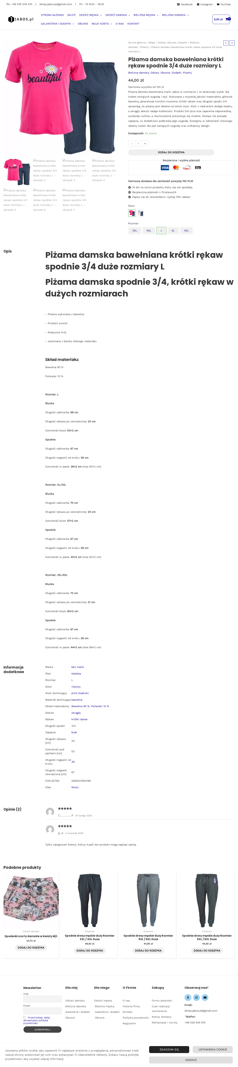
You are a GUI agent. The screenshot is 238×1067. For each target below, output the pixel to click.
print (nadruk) (80, 693)
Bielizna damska (138, 72)
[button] (100, 15)
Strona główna (137, 42)
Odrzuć (191, 1060)
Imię (25, 993)
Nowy (75, 787)
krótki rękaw (79, 719)
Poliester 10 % (100, 706)
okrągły (76, 712)
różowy (76, 686)
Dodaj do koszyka (171, 152)
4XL (149, 230)
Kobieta (76, 673)
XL (173, 230)
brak (74, 732)
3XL (134, 230)
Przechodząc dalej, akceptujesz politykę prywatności (36, 1020)
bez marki (77, 667)
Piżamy (144, 47)
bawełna (76, 699)
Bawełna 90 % (80, 706)
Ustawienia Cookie (213, 1049)
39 (73, 761)
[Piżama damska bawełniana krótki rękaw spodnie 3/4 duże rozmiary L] (140, 213)
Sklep (151, 42)
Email (26, 1005)
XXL (186, 230)
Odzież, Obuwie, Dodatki (172, 42)
